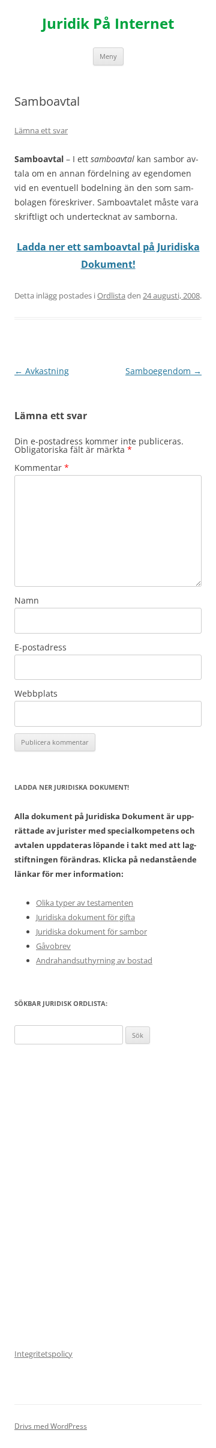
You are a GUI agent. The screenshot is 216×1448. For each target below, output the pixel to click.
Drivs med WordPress (50, 1426)
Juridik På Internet (108, 23)
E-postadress (40, 647)
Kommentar (41, 467)
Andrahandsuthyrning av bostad (94, 960)
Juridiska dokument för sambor (91, 931)
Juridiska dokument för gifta (85, 917)
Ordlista (111, 295)
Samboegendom (163, 371)
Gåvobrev (53, 946)
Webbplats (36, 693)
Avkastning (41, 371)
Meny (108, 56)
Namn (26, 600)
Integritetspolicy (43, 1353)
